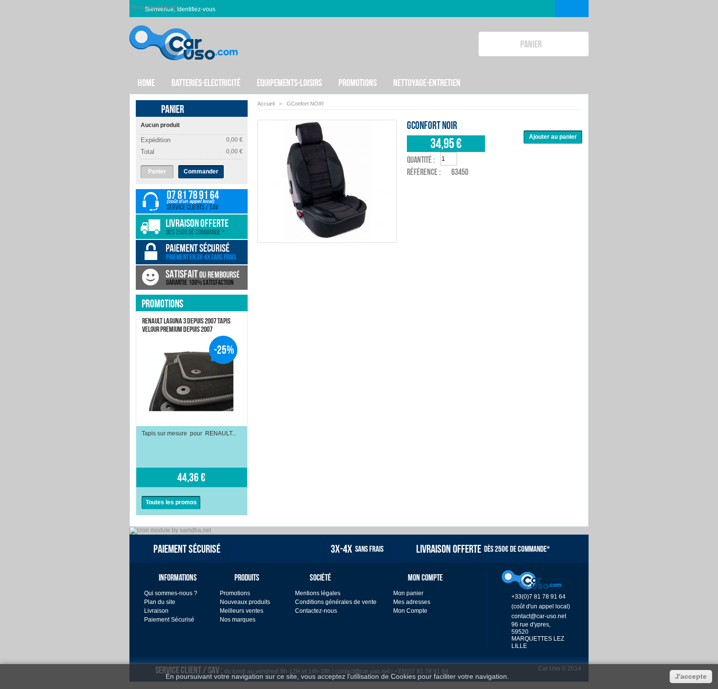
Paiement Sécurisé (169, 619)
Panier (172, 109)
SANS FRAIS (357, 548)
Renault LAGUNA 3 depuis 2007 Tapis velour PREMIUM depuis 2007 (186, 325)
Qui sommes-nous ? (170, 593)
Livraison (156, 610)
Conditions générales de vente (336, 602)
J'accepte (691, 676)
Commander (201, 171)
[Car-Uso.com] (183, 34)
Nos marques (237, 619)
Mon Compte (410, 610)
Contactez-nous (316, 610)
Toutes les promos (171, 502)
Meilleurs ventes (241, 610)
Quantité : (421, 160)
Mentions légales (317, 593)
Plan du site (159, 602)
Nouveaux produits (245, 602)
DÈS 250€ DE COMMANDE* (483, 548)
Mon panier (408, 593)
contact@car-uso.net (538, 616)
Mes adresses (411, 602)
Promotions (162, 303)
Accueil (266, 104)
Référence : (424, 172)
